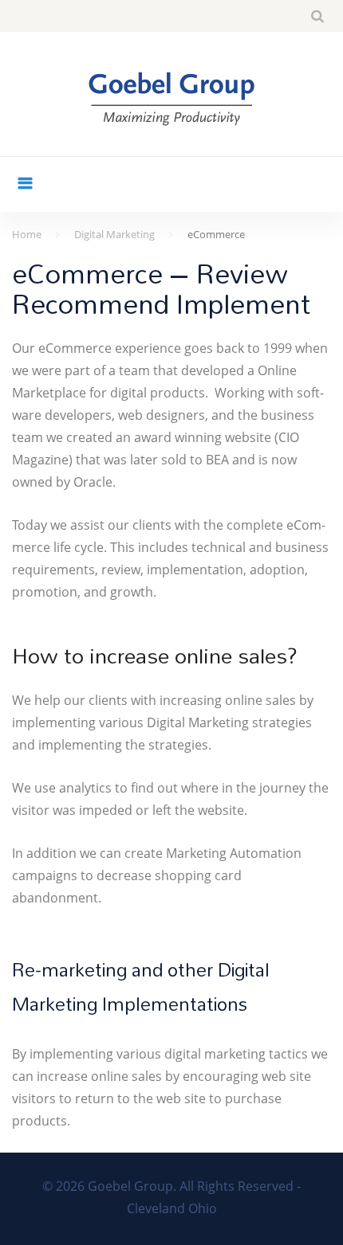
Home (26, 234)
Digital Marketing (114, 234)
